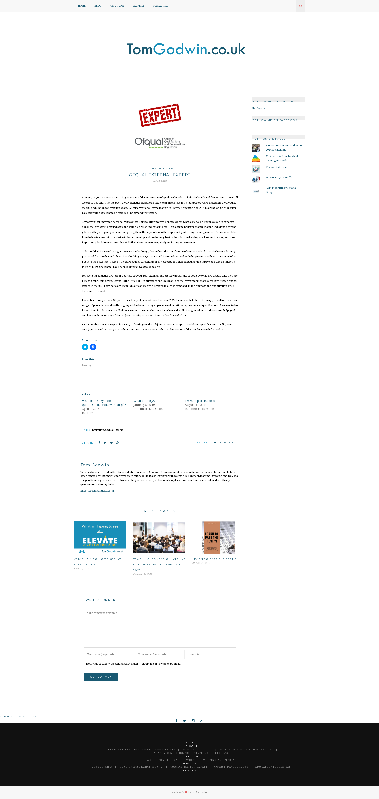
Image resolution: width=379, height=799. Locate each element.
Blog (97, 5)
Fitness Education (160, 168)
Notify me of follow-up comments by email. (112, 663)
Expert (119, 430)
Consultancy (102, 767)
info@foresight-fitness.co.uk (97, 490)
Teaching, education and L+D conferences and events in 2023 (159, 565)
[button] (160, 128)
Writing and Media (219, 760)
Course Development (231, 767)
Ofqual (109, 430)
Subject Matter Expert (189, 767)
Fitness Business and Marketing (247, 749)
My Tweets (258, 108)
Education (98, 430)
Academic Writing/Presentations (181, 753)
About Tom (117, 5)
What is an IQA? (144, 400)
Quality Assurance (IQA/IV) (141, 767)
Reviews (221, 753)
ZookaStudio (199, 792)
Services (138, 5)
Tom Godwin (94, 465)
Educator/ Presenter (272, 767)
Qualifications (184, 760)
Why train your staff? (279, 177)
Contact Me (160, 5)
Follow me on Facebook (275, 120)
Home (82, 5)
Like (203, 442)
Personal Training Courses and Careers (142, 749)
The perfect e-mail (277, 167)
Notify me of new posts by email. (161, 663)
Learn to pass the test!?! (201, 400)
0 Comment (226, 442)
